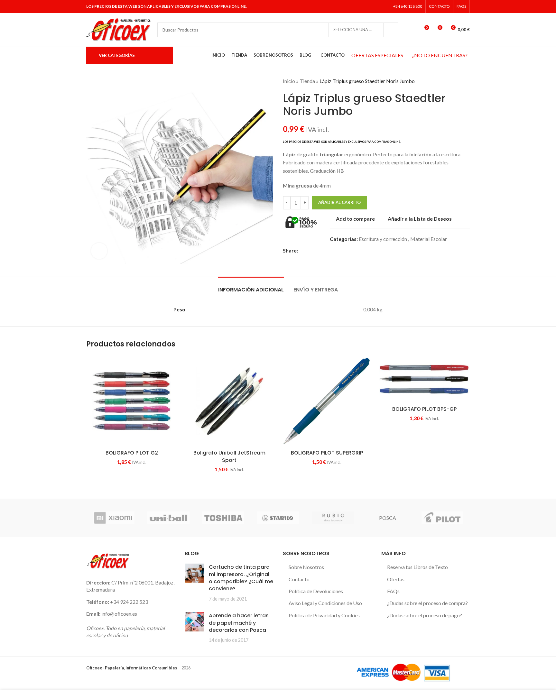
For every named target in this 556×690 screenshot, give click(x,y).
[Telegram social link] (346, 250)
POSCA (387, 518)
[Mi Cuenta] (412, 29)
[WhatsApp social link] (338, 250)
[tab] (251, 286)
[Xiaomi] (113, 518)
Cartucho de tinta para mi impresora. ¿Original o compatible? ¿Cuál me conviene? (241, 577)
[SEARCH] (391, 30)
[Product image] (131, 400)
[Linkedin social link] (377, 6)
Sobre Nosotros (306, 567)
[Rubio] (332, 518)
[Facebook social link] (352, 6)
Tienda (307, 81)
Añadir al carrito (339, 202)
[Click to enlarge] (99, 251)
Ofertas (395, 579)
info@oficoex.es (119, 614)
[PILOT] (442, 518)
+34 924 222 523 (129, 602)
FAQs (393, 591)
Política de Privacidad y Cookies (324, 615)
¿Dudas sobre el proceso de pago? (424, 615)
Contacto (299, 579)
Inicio (289, 81)
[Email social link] (316, 250)
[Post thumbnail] (194, 583)
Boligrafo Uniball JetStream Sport (229, 456)
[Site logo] (118, 29)
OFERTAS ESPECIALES (377, 55)
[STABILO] (278, 518)
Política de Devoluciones (316, 591)
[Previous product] (453, 81)
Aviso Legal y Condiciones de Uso (325, 603)
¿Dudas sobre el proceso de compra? (427, 603)
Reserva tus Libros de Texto (417, 567)
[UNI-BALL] (168, 518)
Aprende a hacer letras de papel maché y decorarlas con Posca (239, 623)
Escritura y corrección (383, 239)
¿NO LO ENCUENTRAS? (440, 55)
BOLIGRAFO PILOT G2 (132, 452)
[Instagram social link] (368, 6)
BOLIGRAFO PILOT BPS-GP (424, 409)
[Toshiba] (223, 518)
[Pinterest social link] (324, 250)
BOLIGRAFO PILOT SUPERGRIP (327, 452)
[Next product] (466, 81)
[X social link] (360, 6)
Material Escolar (428, 239)
